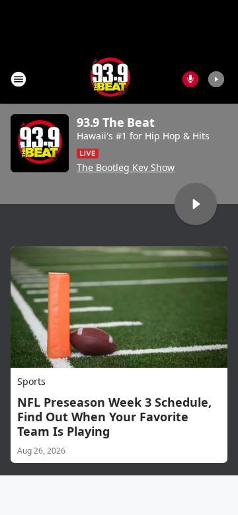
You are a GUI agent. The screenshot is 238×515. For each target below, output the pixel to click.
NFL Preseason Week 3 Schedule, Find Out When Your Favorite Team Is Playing (114, 416)
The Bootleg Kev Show (126, 168)
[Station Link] (110, 78)
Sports (31, 381)
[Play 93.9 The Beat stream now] (39, 143)
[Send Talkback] (190, 79)
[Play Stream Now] (216, 79)
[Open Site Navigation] (18, 79)
